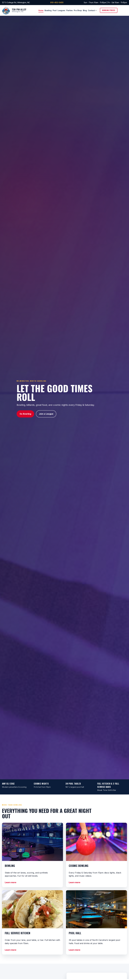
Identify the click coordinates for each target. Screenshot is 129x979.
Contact (91, 10)
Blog (85, 10)
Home (40, 10)
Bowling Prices (108, 10)
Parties (69, 10)
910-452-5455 (56, 2)
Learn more (10, 882)
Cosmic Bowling (78, 866)
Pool (55, 10)
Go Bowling (25, 414)
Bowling (48, 10)
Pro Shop (78, 10)
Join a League (46, 414)
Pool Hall (75, 933)
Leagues (61, 10)
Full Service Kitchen (17, 933)
